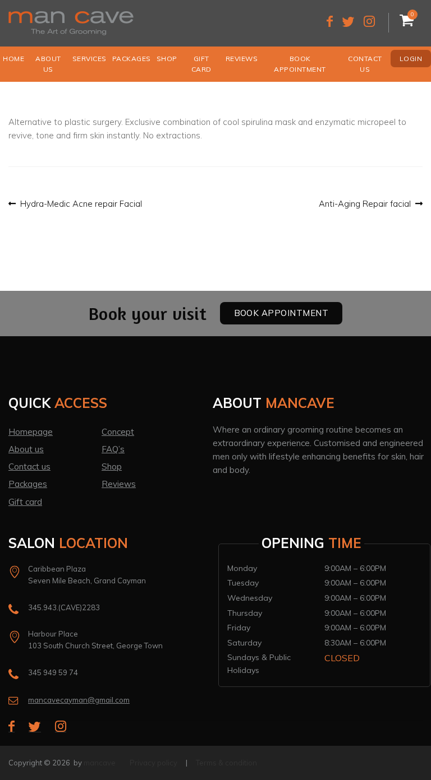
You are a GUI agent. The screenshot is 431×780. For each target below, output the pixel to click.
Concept (118, 431)
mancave (100, 762)
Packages (131, 58)
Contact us (365, 63)
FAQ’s (113, 449)
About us (48, 63)
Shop (167, 58)
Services (89, 58)
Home (13, 58)
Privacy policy (153, 762)
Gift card (25, 501)
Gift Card (201, 63)
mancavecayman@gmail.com (79, 699)
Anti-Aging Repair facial (365, 204)
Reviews (242, 58)
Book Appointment (300, 63)
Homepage (30, 431)
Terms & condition (226, 762)
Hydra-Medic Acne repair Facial (81, 204)
